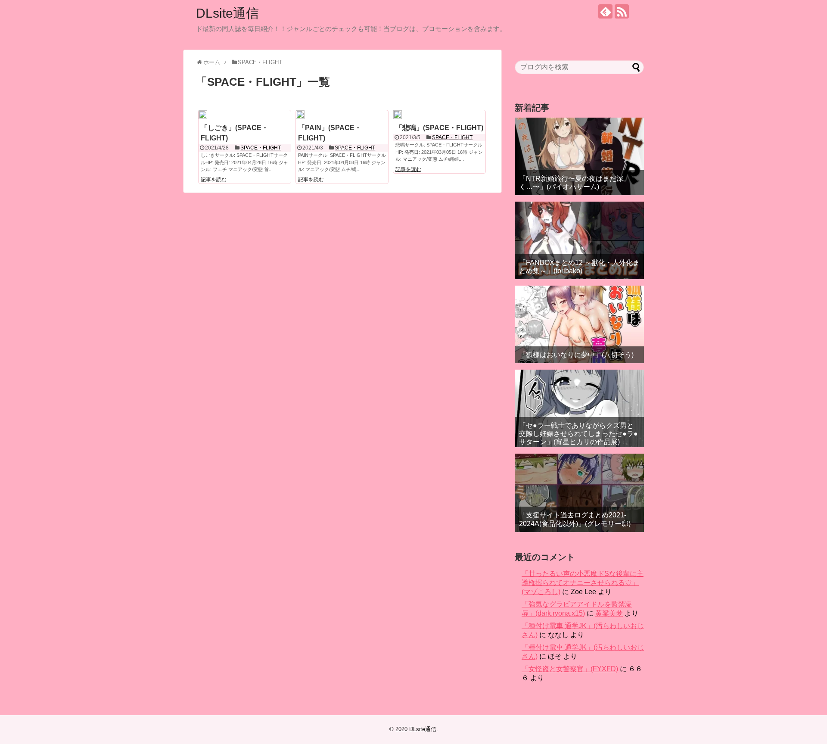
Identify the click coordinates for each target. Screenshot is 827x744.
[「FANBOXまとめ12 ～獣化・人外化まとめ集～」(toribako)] (579, 240)
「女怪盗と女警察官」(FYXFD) (570, 668)
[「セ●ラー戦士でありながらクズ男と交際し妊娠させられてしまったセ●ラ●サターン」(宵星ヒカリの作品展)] (579, 408)
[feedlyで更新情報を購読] (605, 11)
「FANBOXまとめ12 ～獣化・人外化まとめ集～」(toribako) (579, 266)
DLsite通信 (227, 13)
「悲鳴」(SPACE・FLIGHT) (439, 127)
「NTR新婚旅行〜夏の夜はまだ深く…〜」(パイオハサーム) (571, 182)
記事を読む (214, 180)
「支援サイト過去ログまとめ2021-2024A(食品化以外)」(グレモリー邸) (575, 519)
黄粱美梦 (609, 613)
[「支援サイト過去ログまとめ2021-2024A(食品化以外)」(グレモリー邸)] (579, 493)
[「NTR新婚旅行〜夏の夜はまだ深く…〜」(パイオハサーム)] (579, 156)
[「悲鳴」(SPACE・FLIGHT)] (397, 114)
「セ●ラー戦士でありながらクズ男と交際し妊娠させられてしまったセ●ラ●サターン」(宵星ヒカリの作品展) (578, 433)
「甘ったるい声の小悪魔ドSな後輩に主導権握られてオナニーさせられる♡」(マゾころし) (583, 582)
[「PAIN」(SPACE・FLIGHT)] (300, 114)
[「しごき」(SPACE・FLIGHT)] (203, 114)
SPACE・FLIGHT (260, 148)
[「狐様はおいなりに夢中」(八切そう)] (579, 324)
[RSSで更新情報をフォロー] (622, 11)
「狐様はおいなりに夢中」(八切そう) (576, 354)
